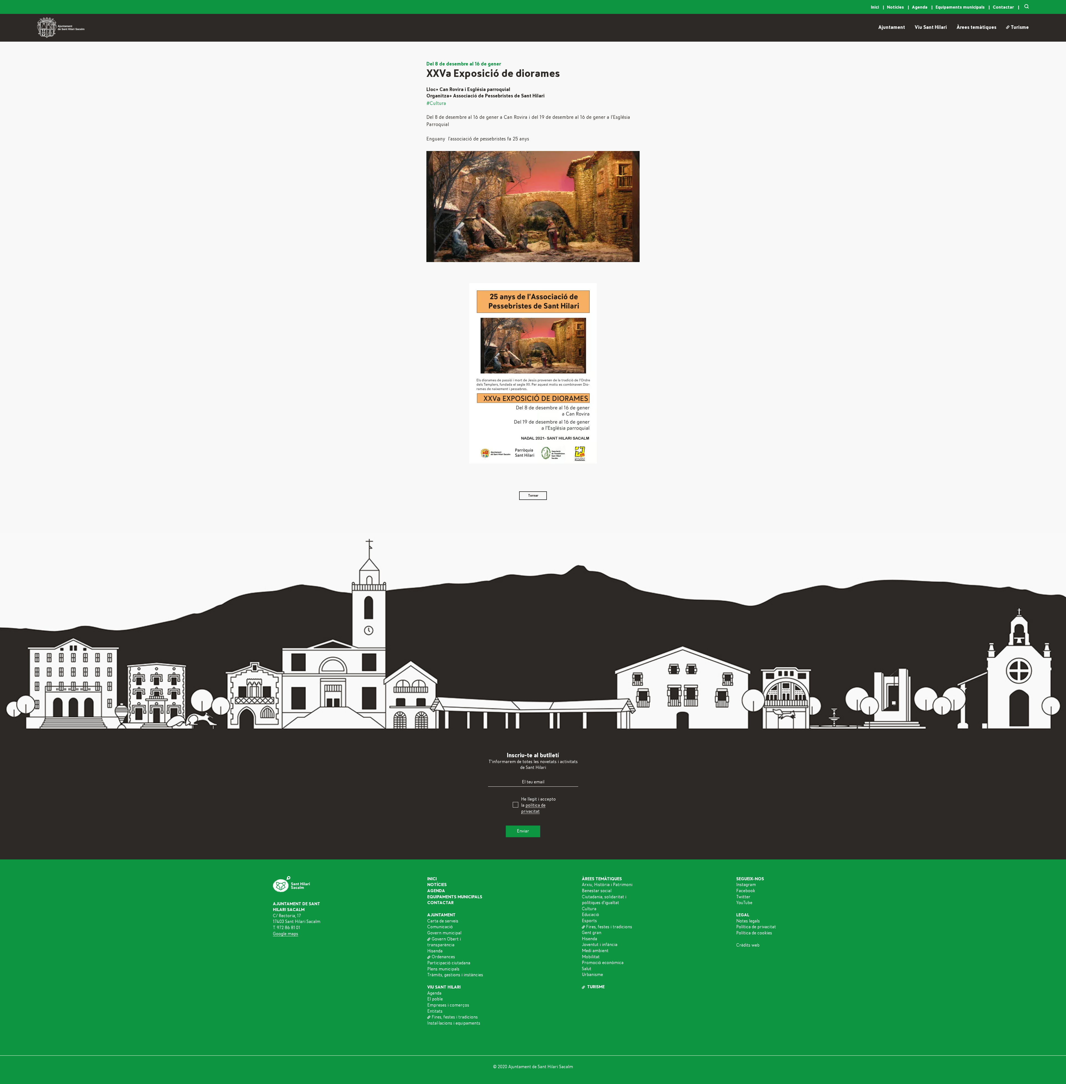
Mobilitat (591, 957)
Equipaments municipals (961, 7)
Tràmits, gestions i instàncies (455, 975)
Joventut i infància (599, 944)
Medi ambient (595, 951)
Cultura (589, 909)
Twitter (743, 897)
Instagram (746, 884)
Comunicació (440, 927)
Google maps (285, 934)
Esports (589, 921)
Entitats (435, 1011)
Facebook (745, 891)
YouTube (744, 903)
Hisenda (435, 951)
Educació (590, 914)
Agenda (920, 7)
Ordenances (443, 957)
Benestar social (597, 891)
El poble (435, 999)
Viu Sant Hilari (931, 27)
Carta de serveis (442, 921)
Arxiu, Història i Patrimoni (607, 884)
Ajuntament (891, 27)
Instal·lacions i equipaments (453, 1023)
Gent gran (591, 932)
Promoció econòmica (602, 962)
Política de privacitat (756, 927)
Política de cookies (754, 933)
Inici (875, 7)
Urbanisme (592, 974)
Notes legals (748, 921)
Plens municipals (443, 969)
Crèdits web (748, 945)
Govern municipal (444, 933)
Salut (586, 969)
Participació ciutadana (448, 963)
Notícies (896, 7)
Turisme (1020, 27)
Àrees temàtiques (976, 27)
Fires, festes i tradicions (454, 1017)
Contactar (1004, 7)
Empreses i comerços (448, 1005)
